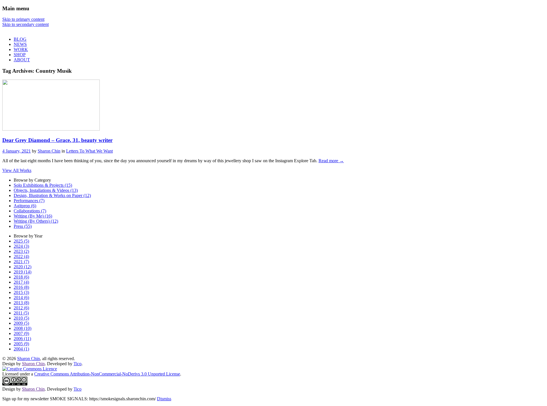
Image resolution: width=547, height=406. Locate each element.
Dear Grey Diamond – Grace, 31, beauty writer (57, 140)
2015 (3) (21, 292)
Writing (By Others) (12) (36, 221)
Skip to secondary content (25, 24)
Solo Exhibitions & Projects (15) (43, 185)
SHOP (20, 54)
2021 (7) (21, 261)
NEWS (20, 44)
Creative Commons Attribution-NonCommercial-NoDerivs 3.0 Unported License (107, 374)
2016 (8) (21, 287)
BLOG (20, 39)
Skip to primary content (23, 19)
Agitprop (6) (25, 205)
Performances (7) (29, 200)
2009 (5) (21, 323)
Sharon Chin (49, 151)
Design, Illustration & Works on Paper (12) (52, 195)
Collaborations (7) (30, 210)
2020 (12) (22, 266)
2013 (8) (21, 302)
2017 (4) (21, 282)
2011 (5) (21, 312)
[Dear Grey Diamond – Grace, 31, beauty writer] (51, 129)
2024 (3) (21, 246)
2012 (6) (21, 307)
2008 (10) (22, 328)
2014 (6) (21, 297)
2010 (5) (21, 318)
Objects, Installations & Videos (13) (46, 190)
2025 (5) (21, 241)
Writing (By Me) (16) (33, 216)
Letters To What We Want (89, 151)
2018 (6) (21, 277)
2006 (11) (22, 338)
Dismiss (164, 398)
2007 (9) (21, 333)
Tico (77, 363)
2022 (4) (21, 256)
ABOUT (22, 59)
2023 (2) (21, 251)
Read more (331, 160)
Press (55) (23, 226)
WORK (21, 49)
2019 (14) (22, 271)
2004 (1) (21, 348)
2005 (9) (21, 343)
